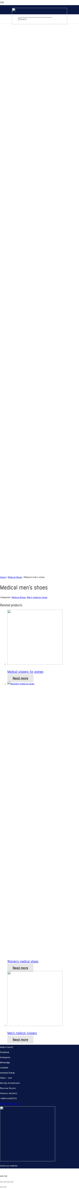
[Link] (39, 24)
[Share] (4, 1181)
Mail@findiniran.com (10, 1103)
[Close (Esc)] (1, 1181)
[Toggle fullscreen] (8, 1181)
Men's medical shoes (37, 597)
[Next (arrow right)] (4, 1187)
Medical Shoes (15, 577)
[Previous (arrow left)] (1, 1187)
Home (3, 577)
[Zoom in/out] (11, 1181)
